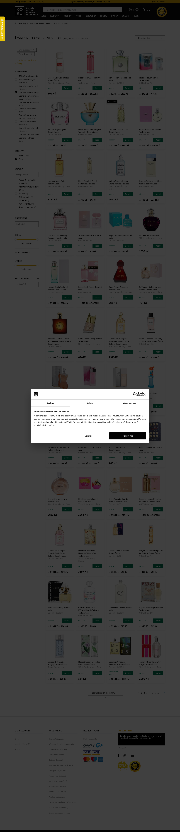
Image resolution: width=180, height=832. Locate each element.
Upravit (88, 436)
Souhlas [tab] (50, 403)
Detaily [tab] (90, 403)
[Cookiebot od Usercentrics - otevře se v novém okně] (134, 394)
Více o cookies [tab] (129, 403)
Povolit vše (128, 436)
